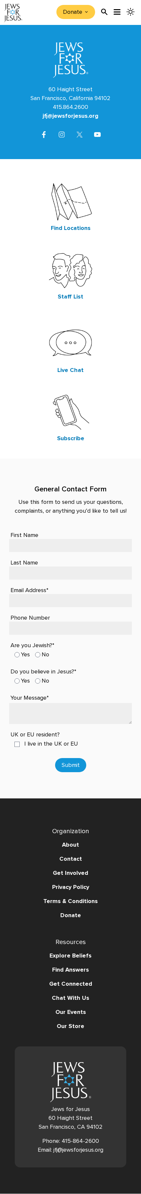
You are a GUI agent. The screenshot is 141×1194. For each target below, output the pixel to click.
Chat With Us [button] (70, 997)
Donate (70, 915)
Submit (71, 765)
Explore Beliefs (70, 955)
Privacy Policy (70, 887)
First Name (24, 535)
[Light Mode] (130, 12)
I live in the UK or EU (51, 743)
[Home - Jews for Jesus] (13, 13)
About (70, 844)
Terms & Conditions (70, 901)
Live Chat (70, 370)
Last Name (24, 562)
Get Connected (70, 983)
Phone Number (30, 617)
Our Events (70, 1012)
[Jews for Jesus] (70, 1082)
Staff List (70, 296)
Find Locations (71, 228)
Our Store (70, 1026)
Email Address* (29, 590)
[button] (70, 597)
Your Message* (29, 697)
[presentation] (104, 12)
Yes (25, 654)
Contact (70, 858)
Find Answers (70, 969)
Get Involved (70, 872)
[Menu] (117, 12)
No (45, 654)
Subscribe (70, 438)
